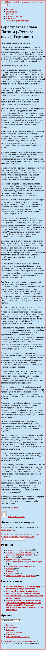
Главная (9, 9)
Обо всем (10, 571)
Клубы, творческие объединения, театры (24, 562)
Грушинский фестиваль (16, 559)
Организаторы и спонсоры (18, 21)
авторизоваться (7, 530)
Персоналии (11, 573)
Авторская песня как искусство (20, 555)
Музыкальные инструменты (18, 566)
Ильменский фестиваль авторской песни (19, 641)
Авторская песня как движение (19, 552)
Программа (11, 18)
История (10, 14)
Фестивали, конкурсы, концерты (20, 576)
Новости (21, 517)
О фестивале (11, 11)
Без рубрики (11, 557)
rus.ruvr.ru (15, 508)
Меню (4, 5)
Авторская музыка (14, 16)
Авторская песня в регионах (18, 550)
